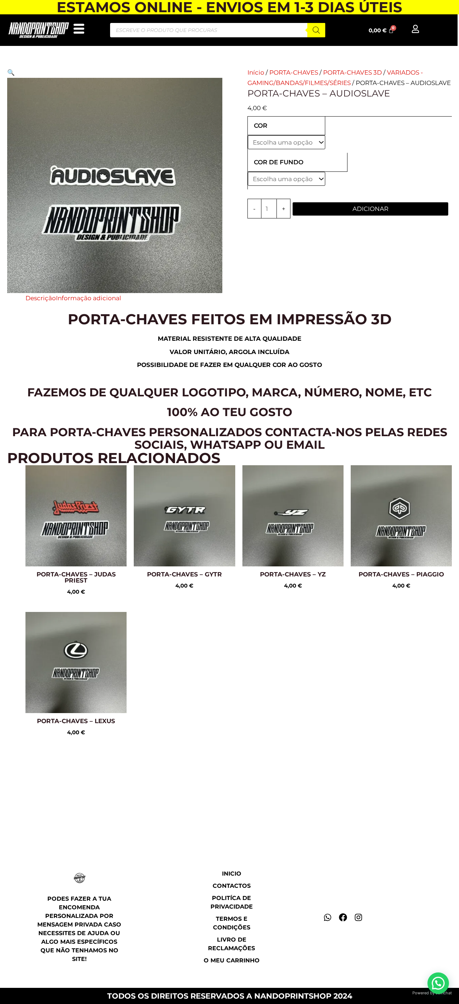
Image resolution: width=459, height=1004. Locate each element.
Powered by (432, 992)
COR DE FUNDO (278, 162)
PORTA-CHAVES (293, 72)
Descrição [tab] (40, 298)
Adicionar (370, 208)
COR (260, 125)
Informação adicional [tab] (88, 298)
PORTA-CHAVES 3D (352, 72)
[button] (11, 72)
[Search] (316, 30)
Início (255, 72)
